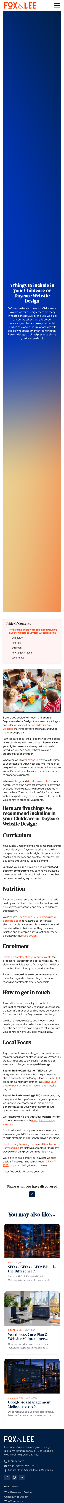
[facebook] (7, 1477)
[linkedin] (22, 1477)
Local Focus (18, 657)
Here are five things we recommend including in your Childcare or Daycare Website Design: (33, 631)
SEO (57, 1077)
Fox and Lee (33, 759)
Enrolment (17, 647)
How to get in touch (22, 652)
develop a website (38, 781)
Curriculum (17, 637)
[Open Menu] (57, 5)
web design (30, 935)
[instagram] (14, 1477)
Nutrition (16, 642)
